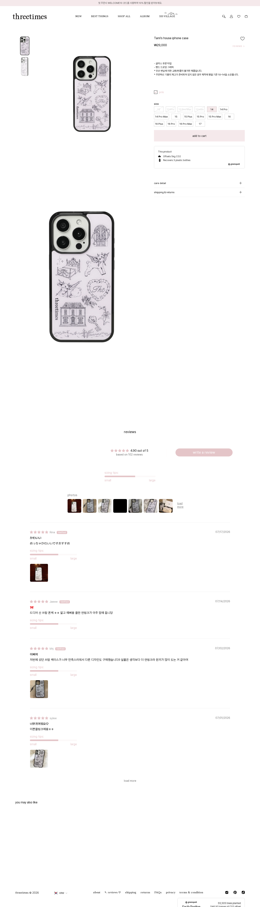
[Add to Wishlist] (242, 38)
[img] (39, 532)
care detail (160, 183)
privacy (170, 892)
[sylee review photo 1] (39, 759)
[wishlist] (238, 16)
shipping (130, 892)
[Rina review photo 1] (39, 573)
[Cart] (246, 16)
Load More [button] (130, 780)
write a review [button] (204, 452)
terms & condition (191, 892)
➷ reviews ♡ (112, 892)
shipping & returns (164, 192)
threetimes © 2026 (27, 892)
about (96, 892)
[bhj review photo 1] (39, 689)
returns (145, 892)
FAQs (158, 892)
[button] (83, 16)
